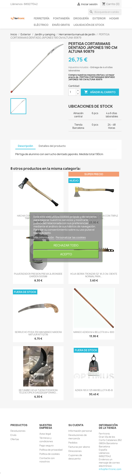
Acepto (66, 254)
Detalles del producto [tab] (52, 146)
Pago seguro (46, 445)
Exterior (99, 18)
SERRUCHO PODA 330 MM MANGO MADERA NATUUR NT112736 (38, 333)
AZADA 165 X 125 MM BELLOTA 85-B (94, 390)
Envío (13, 435)
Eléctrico (41, 25)
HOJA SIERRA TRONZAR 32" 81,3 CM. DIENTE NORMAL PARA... (93, 275)
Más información (44, 237)
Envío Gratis (61, 25)
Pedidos (72, 442)
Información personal (80, 430)
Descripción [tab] (25, 146)
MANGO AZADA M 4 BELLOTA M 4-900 (93, 332)
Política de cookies (49, 453)
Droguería (81, 18)
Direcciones (75, 451)
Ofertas (14, 439)
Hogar (114, 18)
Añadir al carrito (100, 92)
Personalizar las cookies (71, 237)
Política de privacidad (50, 449)
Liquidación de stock (89, 25)
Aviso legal (45, 433)
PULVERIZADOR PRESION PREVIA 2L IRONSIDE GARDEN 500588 (38, 275)
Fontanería (61, 18)
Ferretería (41, 18)
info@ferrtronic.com (110, 469)
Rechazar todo (66, 245)
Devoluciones (17, 430)
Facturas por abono (79, 446)
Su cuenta (75, 425)
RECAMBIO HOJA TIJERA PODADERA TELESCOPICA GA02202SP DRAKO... (38, 391)
